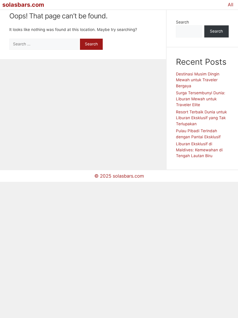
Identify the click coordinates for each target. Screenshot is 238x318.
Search (182, 22)
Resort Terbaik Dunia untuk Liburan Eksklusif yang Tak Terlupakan (201, 118)
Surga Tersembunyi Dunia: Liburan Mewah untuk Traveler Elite (200, 99)
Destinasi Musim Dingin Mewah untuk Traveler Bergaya (197, 80)
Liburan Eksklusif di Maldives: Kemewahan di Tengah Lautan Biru (199, 150)
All (230, 4)
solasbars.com (23, 4)
